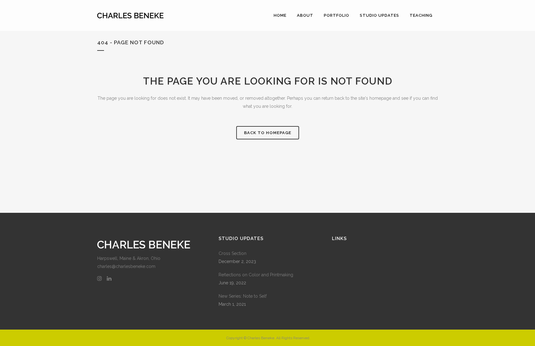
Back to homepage (267, 132)
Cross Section (232, 253)
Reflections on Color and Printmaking (256, 274)
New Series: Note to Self (243, 296)
